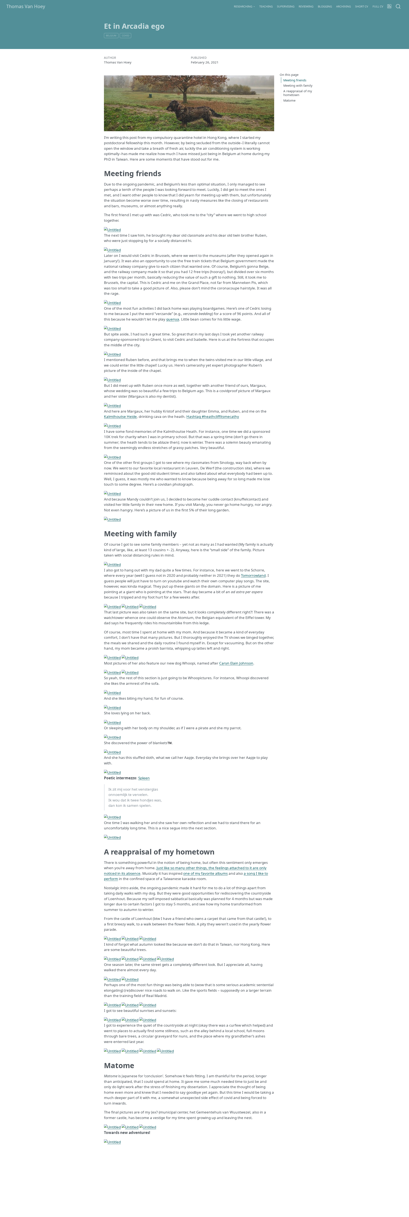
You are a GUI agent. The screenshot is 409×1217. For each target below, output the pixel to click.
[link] (244, 6)
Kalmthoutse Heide (120, 416)
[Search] (398, 6)
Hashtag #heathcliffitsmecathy (212, 416)
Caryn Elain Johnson (236, 663)
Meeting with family (298, 85)
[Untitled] (112, 229)
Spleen (144, 777)
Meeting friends (294, 80)
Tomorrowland (253, 575)
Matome (289, 100)
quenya (172, 319)
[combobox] (398, 6)
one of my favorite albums (205, 873)
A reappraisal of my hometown (297, 93)
